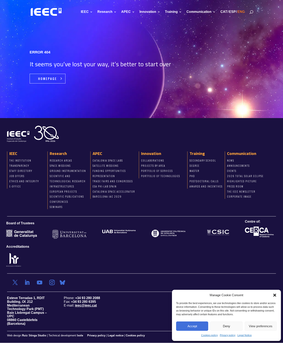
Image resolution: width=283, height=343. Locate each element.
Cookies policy (209, 335)
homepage (47, 78)
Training (171, 11)
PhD (192, 176)
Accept (192, 326)
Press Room (235, 186)
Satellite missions (106, 166)
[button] (275, 295)
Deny (226, 326)
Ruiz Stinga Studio (34, 335)
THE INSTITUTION (20, 160)
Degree (195, 166)
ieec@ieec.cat (86, 305)
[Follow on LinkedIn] (27, 282)
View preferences (260, 326)
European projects (63, 191)
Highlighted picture (242, 181)
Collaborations (152, 160)
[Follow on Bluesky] (62, 282)
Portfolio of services (157, 171)
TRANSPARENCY (19, 166)
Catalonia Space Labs (108, 160)
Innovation (147, 11)
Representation (104, 176)
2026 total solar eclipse (245, 176)
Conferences (59, 202)
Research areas (61, 160)
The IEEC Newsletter (241, 191)
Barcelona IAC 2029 (107, 196)
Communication (199, 11)
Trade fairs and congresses (113, 181)
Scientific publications (67, 196)
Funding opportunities (109, 171)
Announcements (238, 166)
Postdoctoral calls (204, 181)
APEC (126, 11)
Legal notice (115, 335)
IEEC (85, 11)
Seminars (56, 207)
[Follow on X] (15, 283)
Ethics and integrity (24, 181)
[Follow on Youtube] (39, 282)
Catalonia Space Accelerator (114, 191)
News (230, 160)
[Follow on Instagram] (52, 282)
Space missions (60, 166)
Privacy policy (227, 335)
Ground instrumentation (68, 171)
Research (104, 11)
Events (231, 171)
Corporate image (239, 196)
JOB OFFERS (16, 176)
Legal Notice (244, 335)
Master (195, 171)
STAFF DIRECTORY (20, 171)
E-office (15, 186)
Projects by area (153, 166)
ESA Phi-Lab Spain (105, 186)
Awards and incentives (206, 186)
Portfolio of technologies (160, 176)
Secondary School (203, 160)
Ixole (80, 335)
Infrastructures (62, 186)
